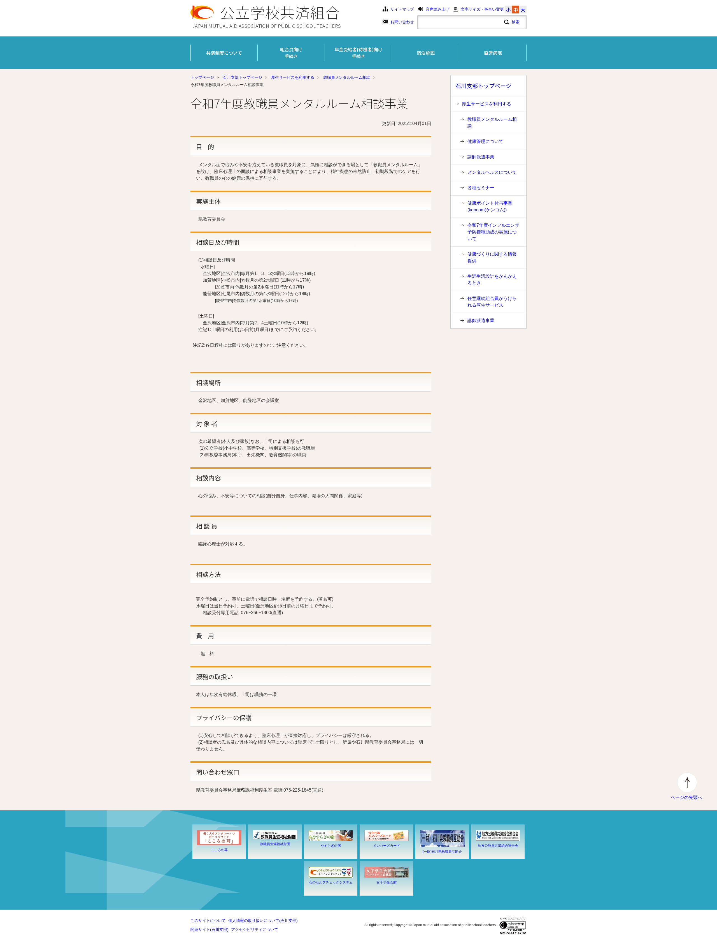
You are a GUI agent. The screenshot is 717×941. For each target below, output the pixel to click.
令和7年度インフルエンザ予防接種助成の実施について (493, 232)
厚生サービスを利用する (292, 77)
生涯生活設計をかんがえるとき (492, 279)
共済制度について (224, 52)
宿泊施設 (426, 52)
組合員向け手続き (291, 52)
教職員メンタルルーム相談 (346, 77)
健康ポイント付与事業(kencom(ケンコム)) (489, 206)
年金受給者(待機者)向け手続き (358, 52)
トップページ (202, 77)
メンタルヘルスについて (492, 172)
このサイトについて (208, 921)
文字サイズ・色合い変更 (482, 9)
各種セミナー (480, 187)
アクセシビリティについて (254, 930)
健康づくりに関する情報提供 (492, 257)
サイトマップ (402, 9)
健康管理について (485, 141)
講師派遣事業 (480, 156)
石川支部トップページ (242, 77)
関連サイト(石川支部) (209, 930)
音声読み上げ (437, 9)
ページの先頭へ (686, 797)
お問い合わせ (402, 22)
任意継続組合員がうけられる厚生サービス (492, 301)
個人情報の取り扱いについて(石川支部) (263, 921)
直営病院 (493, 52)
